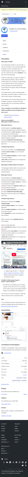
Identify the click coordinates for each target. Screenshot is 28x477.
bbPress (4, 451)
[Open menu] (26, 2)
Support (4, 54)
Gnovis (3, 426)
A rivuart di (3, 423)
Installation (5, 47)
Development (6, 51)
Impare (3, 435)
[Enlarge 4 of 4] (25, 328)
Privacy (3, 430)
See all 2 (25, 374)
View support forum (6, 404)
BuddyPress (4, 453)
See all (25, 394)
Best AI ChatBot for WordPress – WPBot (14, 273)
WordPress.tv (5, 442)
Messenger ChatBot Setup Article (9, 306)
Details (4, 40)
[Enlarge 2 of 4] (25, 314)
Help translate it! (23, 9)
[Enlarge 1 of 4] (11, 314)
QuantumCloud (13, 31)
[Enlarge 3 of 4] (11, 323)
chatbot (24, 377)
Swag (17, 442)
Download (4, 35)
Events (16, 437)
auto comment (19, 377)
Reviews (5, 44)
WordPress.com (5, 446)
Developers (4, 439)
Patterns (17, 430)
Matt (3, 448)
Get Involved (18, 435)
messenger (24, 380)
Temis (16, 426)
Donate (17, 439)
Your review (4, 394)
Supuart (3, 437)
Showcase (17, 423)
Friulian (6, 459)
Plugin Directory (4, 5)
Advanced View (5, 384)
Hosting (3, 428)
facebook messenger (16, 380)
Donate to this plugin (6, 415)
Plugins (16, 428)
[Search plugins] (15, 14)
